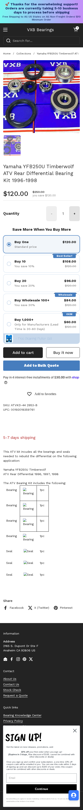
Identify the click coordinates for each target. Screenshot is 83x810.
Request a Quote (15, 695)
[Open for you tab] (74, 795)
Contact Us (11, 684)
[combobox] (41, 40)
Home (7, 53)
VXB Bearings (40, 30)
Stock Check (12, 690)
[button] (75, 29)
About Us (9, 678)
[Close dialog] (75, 730)
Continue (41, 789)
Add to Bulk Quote (41, 365)
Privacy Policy (13, 720)
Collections (23, 53)
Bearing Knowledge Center (22, 715)
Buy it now (63, 352)
